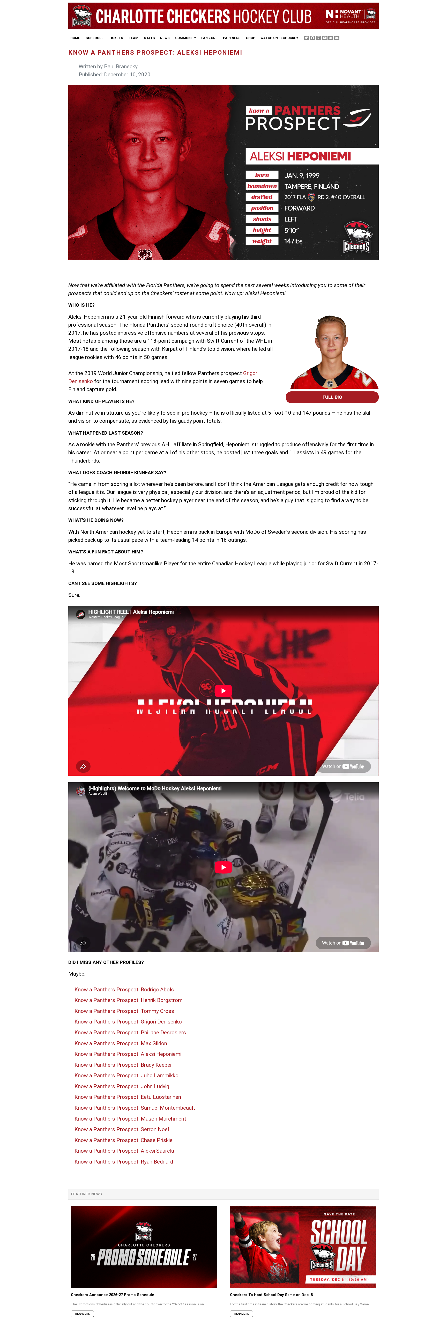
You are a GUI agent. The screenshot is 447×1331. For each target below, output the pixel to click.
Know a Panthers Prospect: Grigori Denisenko (128, 1022)
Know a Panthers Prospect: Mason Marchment (130, 1119)
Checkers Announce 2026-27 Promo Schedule (112, 1295)
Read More (82, 1313)
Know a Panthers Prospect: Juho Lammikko (126, 1075)
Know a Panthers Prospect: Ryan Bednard (123, 1162)
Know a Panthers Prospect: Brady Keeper (123, 1065)
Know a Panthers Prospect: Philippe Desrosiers (130, 1032)
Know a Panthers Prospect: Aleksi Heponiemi (127, 1054)
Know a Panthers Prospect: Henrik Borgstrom (128, 1000)
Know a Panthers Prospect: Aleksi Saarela (124, 1151)
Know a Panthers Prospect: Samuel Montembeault (134, 1108)
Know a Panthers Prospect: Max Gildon (120, 1043)
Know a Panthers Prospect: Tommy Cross (124, 1011)
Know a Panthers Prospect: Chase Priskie (123, 1140)
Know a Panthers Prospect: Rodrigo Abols (124, 989)
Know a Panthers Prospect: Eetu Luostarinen (127, 1097)
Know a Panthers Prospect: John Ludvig (121, 1086)
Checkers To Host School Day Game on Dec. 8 (271, 1295)
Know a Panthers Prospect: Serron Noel (121, 1129)
